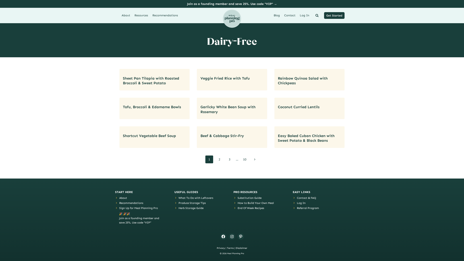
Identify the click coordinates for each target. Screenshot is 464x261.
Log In (304, 15)
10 (244, 159)
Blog (277, 15)
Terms (230, 248)
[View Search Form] (316, 15)
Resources (141, 15)
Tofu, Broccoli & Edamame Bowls (152, 107)
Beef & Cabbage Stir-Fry (222, 136)
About (126, 15)
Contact (289, 15)
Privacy (221, 248)
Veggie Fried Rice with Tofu (225, 78)
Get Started (334, 15)
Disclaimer (241, 248)
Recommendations (165, 15)
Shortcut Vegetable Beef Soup (149, 136)
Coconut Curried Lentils (299, 107)
